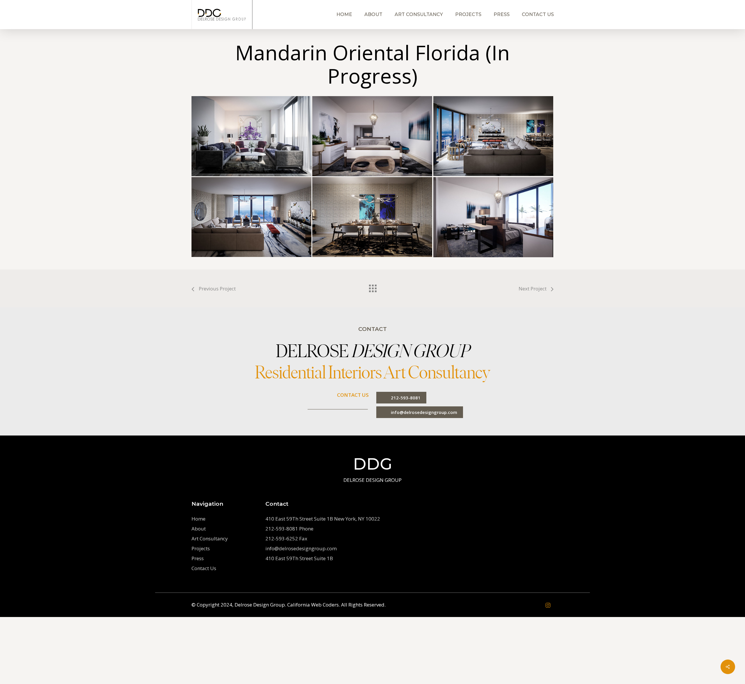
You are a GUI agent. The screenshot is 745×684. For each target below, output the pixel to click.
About (198, 528)
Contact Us (203, 568)
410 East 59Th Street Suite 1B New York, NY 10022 (322, 518)
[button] (401, 397)
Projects (200, 548)
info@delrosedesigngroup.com (301, 548)
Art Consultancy (209, 538)
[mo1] (251, 136)
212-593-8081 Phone (289, 528)
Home (198, 518)
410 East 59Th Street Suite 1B (299, 558)
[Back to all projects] (372, 287)
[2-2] (251, 217)
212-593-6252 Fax (286, 538)
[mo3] (372, 136)
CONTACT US (353, 395)
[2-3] (372, 217)
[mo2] (493, 217)
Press (197, 558)
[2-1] (493, 136)
